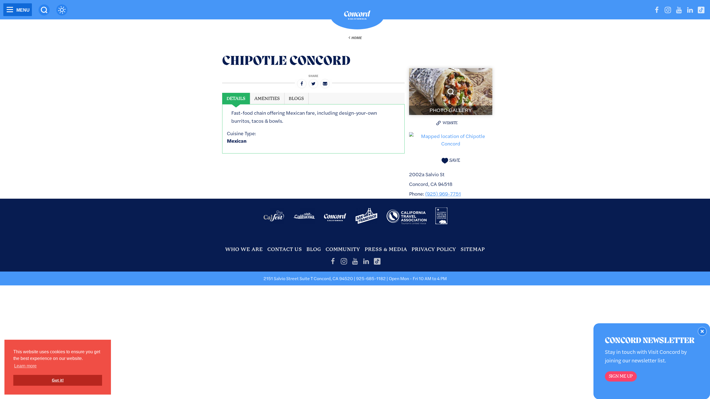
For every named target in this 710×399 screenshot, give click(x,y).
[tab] (236, 98)
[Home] (357, 16)
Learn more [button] (25, 366)
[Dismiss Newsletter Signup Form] (702, 331)
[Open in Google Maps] (450, 138)
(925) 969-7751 (443, 193)
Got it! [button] (58, 380)
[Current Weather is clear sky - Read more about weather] (61, 10)
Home (356, 37)
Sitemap (473, 249)
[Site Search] (44, 10)
